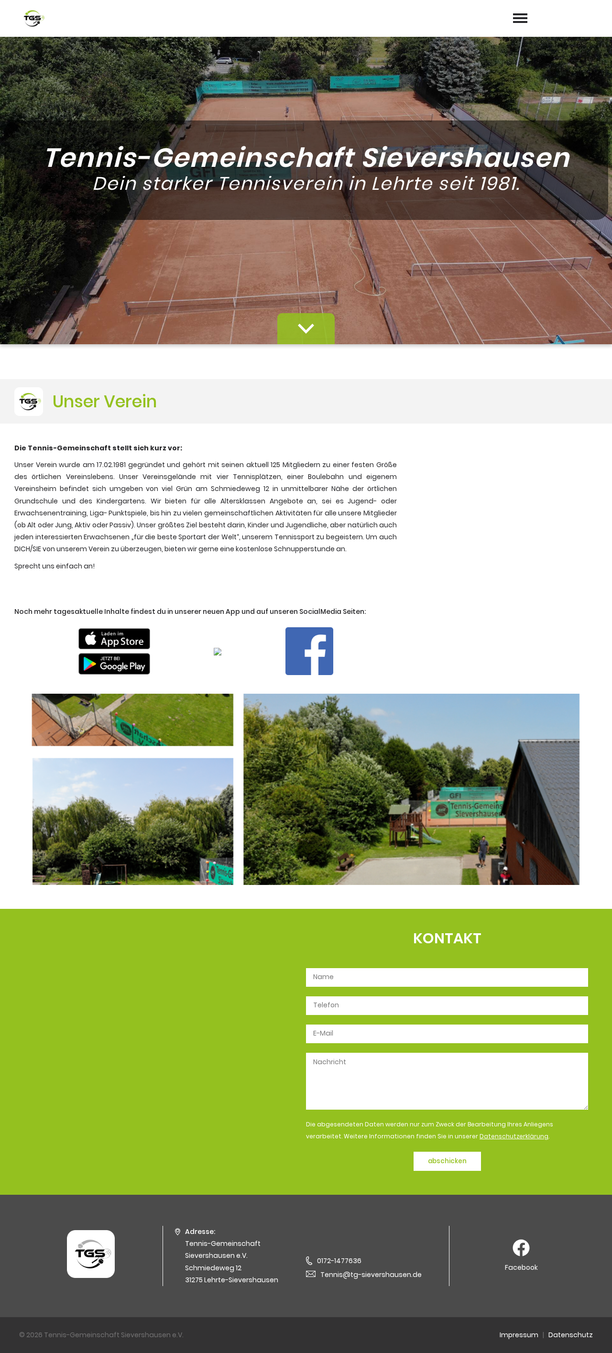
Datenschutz (570, 1335)
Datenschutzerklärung (514, 1136)
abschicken (447, 1161)
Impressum (519, 1335)
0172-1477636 (339, 1261)
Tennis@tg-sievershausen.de (371, 1274)
